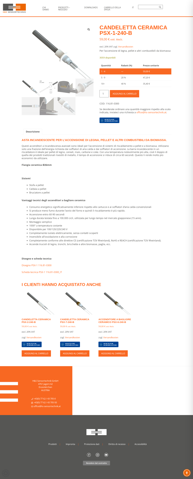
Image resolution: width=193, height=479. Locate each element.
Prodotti (52, 444)
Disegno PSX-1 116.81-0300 (36, 265)
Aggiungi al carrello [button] (36, 353)
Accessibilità (141, 444)
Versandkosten (125, 46)
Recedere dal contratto (96, 463)
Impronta (70, 444)
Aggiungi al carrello (124, 93)
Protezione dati (91, 444)
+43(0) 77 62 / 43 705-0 (44, 398)
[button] (88, 29)
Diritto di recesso (117, 444)
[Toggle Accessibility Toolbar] (186, 472)
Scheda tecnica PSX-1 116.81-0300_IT (42, 272)
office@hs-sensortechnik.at (151, 112)
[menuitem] (133, 7)
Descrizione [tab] (33, 131)
